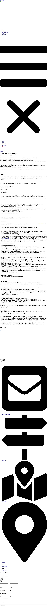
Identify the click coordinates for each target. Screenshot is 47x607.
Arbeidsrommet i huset (5, 32)
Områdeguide (4, 31)
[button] (23, 90)
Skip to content (2, 0)
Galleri (3, 30)
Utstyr (3, 142)
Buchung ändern (2, 605)
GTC (2, 565)
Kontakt (3, 33)
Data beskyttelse (4, 566)
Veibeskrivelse (4, 34)
